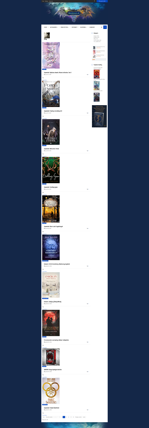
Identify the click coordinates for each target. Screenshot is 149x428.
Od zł (98, 47)
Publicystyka (64, 27)
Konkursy (92, 27)
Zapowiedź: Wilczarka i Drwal (51, 149)
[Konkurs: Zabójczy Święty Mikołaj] (51, 284)
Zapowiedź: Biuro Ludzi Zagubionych (53, 226)
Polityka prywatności (80, 424)
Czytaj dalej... (44, 118)
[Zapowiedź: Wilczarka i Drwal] (51, 131)
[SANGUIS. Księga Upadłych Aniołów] (51, 356)
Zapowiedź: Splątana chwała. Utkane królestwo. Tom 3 (57, 72)
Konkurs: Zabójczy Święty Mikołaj (52, 302)
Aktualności (53, 27)
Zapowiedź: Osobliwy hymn (51, 187)
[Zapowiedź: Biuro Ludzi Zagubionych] (51, 208)
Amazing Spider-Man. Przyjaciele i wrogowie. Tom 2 (101, 46)
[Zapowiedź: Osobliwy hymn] (51, 169)
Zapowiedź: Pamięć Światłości (51, 408)
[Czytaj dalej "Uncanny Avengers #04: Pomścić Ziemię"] (97, 97)
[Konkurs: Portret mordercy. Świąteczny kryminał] (51, 247)
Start (45, 27)
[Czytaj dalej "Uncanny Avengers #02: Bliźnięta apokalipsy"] (97, 74)
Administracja (72, 424)
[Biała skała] (99, 116)
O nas (43, 1)
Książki (44, 69)
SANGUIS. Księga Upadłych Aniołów (53, 369)
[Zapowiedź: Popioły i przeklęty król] (51, 93)
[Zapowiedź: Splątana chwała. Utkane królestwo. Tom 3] (51, 55)
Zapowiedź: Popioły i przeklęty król (53, 111)
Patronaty (74, 27)
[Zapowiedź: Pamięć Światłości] (51, 390)
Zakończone (45, 260)
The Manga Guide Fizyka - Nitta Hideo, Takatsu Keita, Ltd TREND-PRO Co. (101, 55)
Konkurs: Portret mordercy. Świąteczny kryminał (57, 264)
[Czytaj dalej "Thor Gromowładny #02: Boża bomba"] (97, 85)
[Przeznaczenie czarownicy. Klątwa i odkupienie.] (51, 322)
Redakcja (46, 1)
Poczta (66, 424)
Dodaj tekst (51, 1)
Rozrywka (83, 27)
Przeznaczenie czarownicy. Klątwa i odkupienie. (56, 340)
